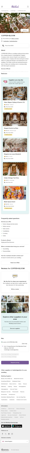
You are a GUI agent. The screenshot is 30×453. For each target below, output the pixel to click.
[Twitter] (5, 434)
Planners (22, 391)
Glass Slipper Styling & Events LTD (14, 102)
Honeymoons (12, 394)
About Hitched (22, 415)
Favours (25, 384)
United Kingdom (8, 441)
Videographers (4, 389)
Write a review (15, 289)
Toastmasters (4, 399)
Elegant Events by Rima (11, 128)
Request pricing (15, 362)
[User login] (28, 7)
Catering (10, 386)
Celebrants (11, 399)
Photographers (22, 386)
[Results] (2, 15)
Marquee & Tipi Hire (5, 391)
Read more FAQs (15, 262)
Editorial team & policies (6, 417)
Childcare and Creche (21, 399)
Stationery (3, 386)
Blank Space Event (9, 202)
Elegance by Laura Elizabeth (12, 154)
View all (24, 30)
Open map (24, 343)
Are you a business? (12, 415)
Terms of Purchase (20, 408)
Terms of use (11, 408)
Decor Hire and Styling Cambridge (9, 356)
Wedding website (5, 419)
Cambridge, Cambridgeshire (10, 41)
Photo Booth (15, 391)
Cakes (19, 384)
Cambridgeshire (5, 10)
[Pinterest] (9, 434)
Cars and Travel (13, 389)
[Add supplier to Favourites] (28, 15)
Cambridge (13, 10)
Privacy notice (4, 410)
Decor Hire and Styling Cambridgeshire (10, 354)
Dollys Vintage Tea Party (11, 178)
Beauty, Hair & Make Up (6, 378)
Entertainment (4, 384)
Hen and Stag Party (21, 397)
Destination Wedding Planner (8, 397)
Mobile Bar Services (18, 378)
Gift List (21, 417)
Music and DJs (13, 384)
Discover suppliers (15, 328)
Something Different (5, 381)
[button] (15, 282)
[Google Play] (17, 427)
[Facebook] (2, 434)
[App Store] (6, 427)
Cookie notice (13, 410)
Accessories (4, 394)
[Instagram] (12, 434)
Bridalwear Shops (16, 381)
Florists (15, 386)
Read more (4, 73)
